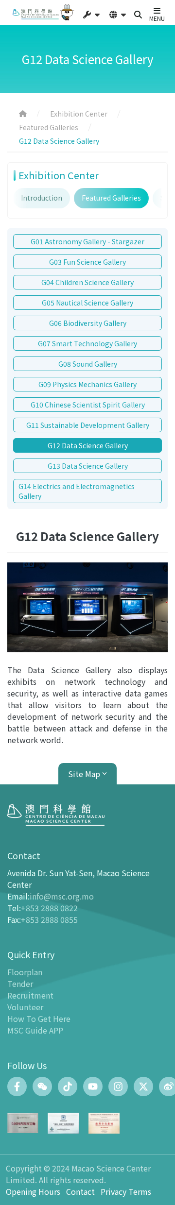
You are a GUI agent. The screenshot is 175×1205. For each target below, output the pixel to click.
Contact (80, 1191)
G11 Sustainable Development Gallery (87, 425)
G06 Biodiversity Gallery (87, 323)
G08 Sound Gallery (87, 364)
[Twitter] (143, 1086)
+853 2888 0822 (49, 908)
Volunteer (25, 1007)
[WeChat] (42, 1086)
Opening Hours (33, 1191)
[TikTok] (67, 1086)
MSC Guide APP (35, 1030)
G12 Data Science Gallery (88, 445)
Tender (20, 983)
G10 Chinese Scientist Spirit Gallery (88, 404)
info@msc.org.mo (62, 896)
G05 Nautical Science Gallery (87, 302)
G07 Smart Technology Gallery (87, 343)
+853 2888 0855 (49, 919)
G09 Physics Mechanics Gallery (87, 384)
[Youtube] (93, 1086)
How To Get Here (38, 1018)
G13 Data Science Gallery (88, 466)
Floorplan (24, 972)
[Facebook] (17, 1086)
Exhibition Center (78, 114)
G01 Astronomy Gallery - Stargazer (87, 241)
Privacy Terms (126, 1191)
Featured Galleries (48, 127)
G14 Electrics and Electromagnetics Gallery (76, 491)
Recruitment (30, 995)
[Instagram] (118, 1086)
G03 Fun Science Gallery (87, 262)
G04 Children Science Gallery (87, 282)
